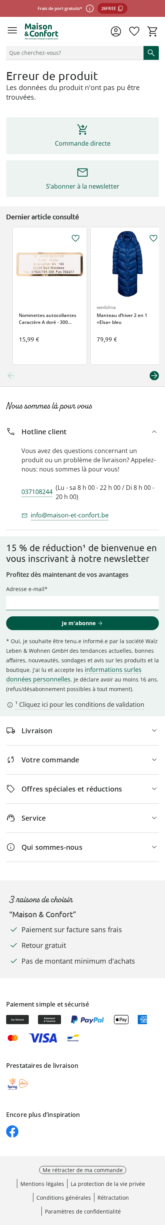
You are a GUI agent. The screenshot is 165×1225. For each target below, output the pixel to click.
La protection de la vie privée (108, 1183)
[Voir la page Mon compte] (116, 31)
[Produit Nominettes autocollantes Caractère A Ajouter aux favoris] (76, 238)
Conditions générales (63, 1197)
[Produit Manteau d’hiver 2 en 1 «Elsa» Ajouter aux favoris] (153, 238)
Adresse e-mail (25, 589)
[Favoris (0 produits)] (134, 31)
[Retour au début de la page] (157, 1171)
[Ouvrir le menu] (12, 31)
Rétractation (113, 1197)
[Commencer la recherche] (151, 53)
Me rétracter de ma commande (83, 1170)
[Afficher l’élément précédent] (10, 375)
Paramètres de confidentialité (83, 1211)
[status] (73, 53)
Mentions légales (42, 1183)
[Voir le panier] (153, 31)
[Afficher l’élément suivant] (154, 375)
